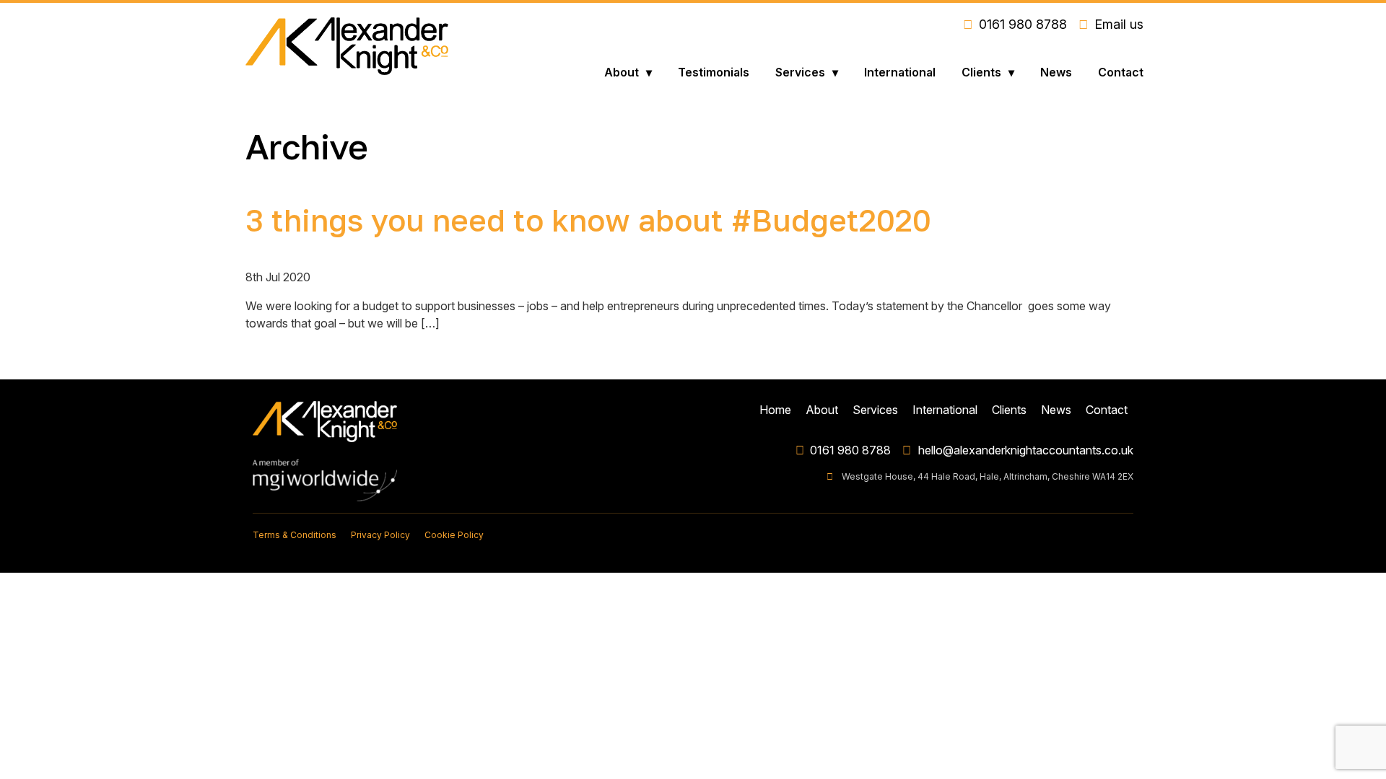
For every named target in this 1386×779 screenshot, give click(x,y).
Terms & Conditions (294, 534)
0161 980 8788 (850, 450)
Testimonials (713, 72)
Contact (1120, 72)
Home (775, 409)
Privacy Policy (380, 534)
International (900, 72)
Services (800, 72)
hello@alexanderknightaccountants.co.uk (1025, 450)
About (621, 72)
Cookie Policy (454, 534)
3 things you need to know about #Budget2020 (588, 220)
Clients (981, 72)
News (1056, 72)
